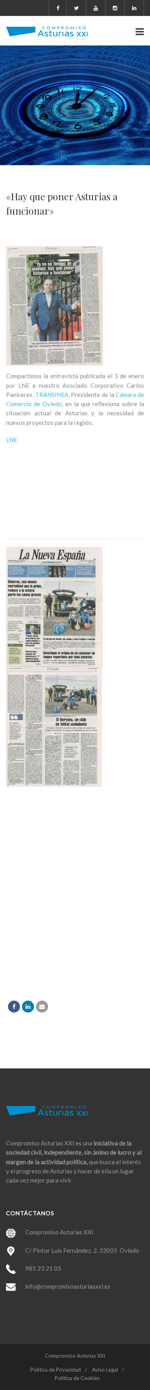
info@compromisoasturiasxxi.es (67, 1286)
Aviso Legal (105, 1369)
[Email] (42, 1007)
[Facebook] (14, 1007)
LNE (11, 439)
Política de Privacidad (55, 1369)
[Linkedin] (28, 1007)
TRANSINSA (51, 394)
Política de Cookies (77, 1378)
